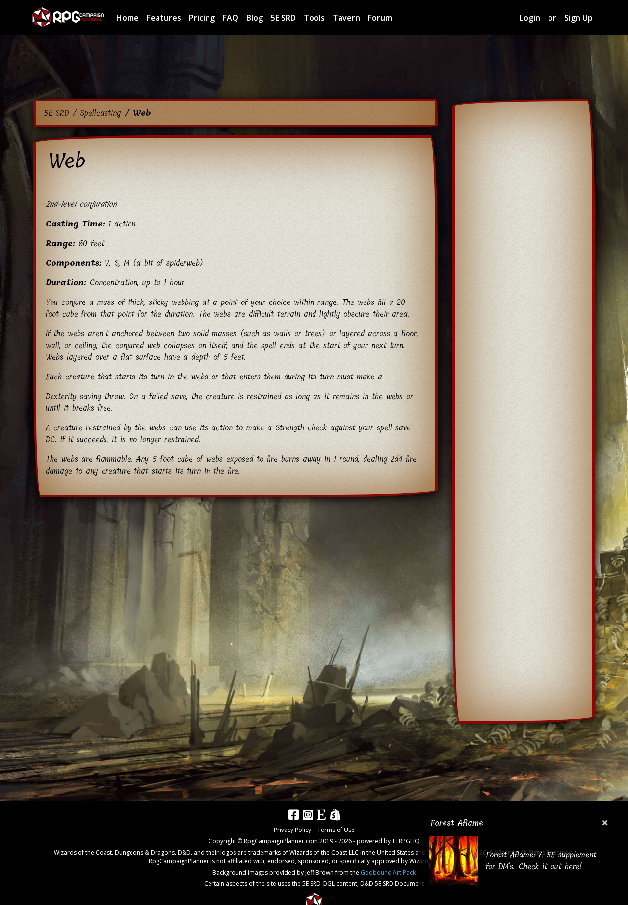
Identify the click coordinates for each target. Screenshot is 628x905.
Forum (380, 17)
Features (164, 17)
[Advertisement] (314, 69)
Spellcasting (100, 113)
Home (127, 17)
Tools (314, 17)
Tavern (346, 17)
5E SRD (283, 17)
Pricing (202, 17)
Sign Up (578, 17)
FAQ (230, 17)
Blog (254, 17)
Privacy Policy (292, 830)
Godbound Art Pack (388, 872)
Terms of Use (336, 830)
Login (530, 17)
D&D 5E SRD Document (392, 884)
